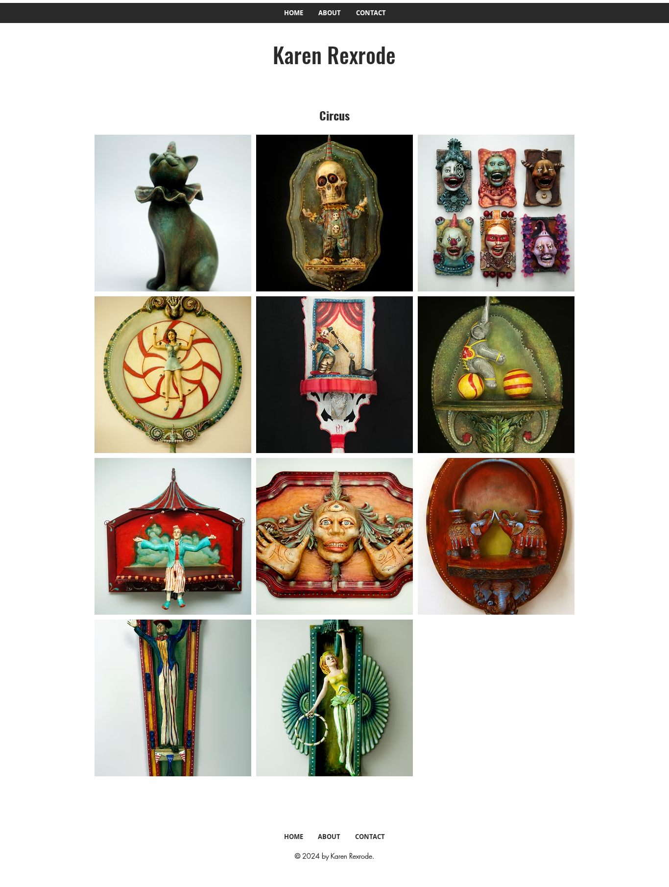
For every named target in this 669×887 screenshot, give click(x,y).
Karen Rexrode (334, 55)
